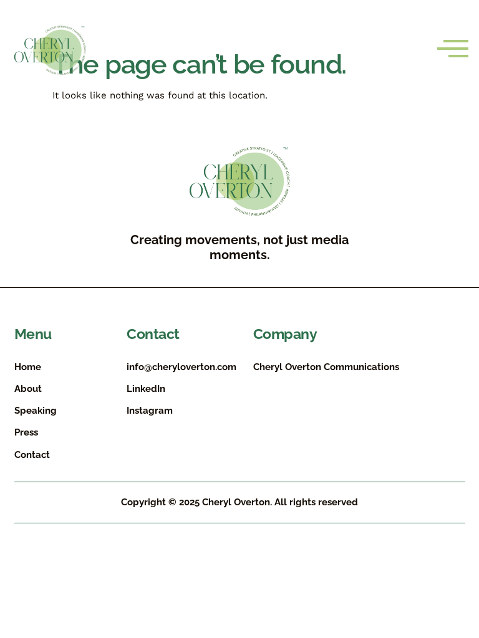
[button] (453, 49)
